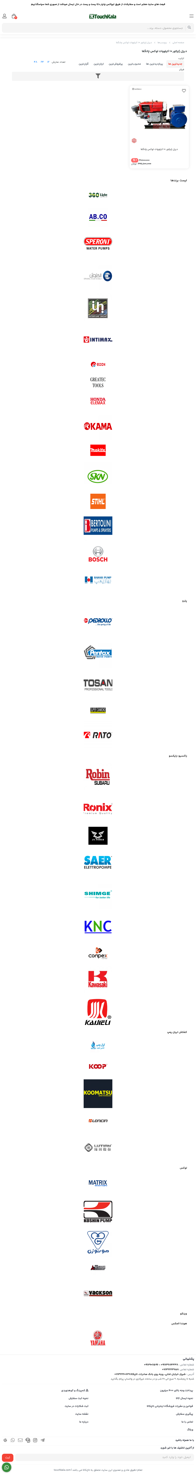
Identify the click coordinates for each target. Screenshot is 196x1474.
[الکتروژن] (98, 276)
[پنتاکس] (98, 654)
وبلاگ (190, 1430)
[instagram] (35, 1441)
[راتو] (98, 735)
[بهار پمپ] (98, 580)
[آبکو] (98, 217)
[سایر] (98, 863)
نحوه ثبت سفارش (78, 1398)
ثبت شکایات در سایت (76, 1406)
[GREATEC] (98, 383)
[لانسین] (98, 1121)
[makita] (98, 451)
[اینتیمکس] (98, 339)
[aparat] (5, 1441)
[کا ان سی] (98, 926)
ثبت (7, 1457)
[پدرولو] (98, 622)
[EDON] (98, 364)
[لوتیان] (98, 1147)
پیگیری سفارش (184, 1414)
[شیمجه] (98, 894)
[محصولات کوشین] (98, 1211)
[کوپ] (98, 1067)
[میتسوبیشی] (98, 1268)
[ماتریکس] (98, 1184)
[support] (28, 1441)
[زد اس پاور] (98, 836)
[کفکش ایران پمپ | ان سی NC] (98, 1046)
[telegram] (43, 1441)
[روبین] (98, 777)
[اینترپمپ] (98, 308)
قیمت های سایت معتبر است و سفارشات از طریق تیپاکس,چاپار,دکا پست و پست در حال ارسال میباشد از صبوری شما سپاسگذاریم (98, 4)
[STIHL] (98, 501)
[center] (189, 28)
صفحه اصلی (178, 43)
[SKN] (98, 476)
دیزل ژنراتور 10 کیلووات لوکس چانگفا (134, 43)
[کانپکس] (98, 953)
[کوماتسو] (98, 1094)
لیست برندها (179, 180)
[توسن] (98, 685)
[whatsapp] (13, 1441)
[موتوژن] (98, 1243)
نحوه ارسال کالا (184, 1398)
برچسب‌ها (162, 43)
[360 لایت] (98, 195)
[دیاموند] (98, 710)
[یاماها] (98, 1338)
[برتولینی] (98, 526)
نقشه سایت (81, 1414)
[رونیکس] (98, 809)
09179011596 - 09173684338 (161, 1365)
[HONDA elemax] (98, 401)
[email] (20, 1441)
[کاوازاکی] (98, 980)
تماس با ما (187, 1422)
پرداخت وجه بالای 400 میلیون (176, 1391)
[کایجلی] (98, 1012)
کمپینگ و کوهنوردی (73, 1391)
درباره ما (83, 1422)
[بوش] (98, 553)
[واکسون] (98, 1293)
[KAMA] (98, 426)
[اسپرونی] (98, 244)
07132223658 (170, 1369)
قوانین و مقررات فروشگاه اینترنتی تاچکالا (170, 1406)
